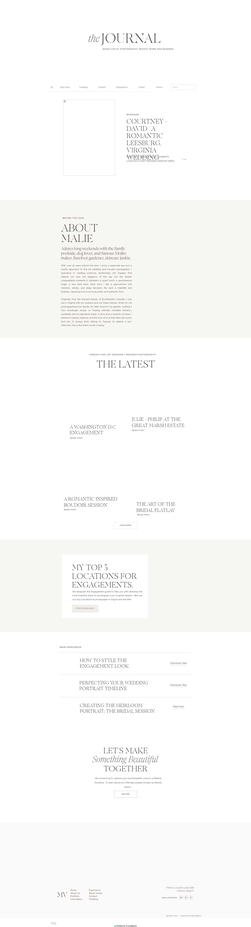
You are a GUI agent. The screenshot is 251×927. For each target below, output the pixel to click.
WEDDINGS (132, 115)
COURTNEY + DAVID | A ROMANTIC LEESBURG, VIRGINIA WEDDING (147, 140)
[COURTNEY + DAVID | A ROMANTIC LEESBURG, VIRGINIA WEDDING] (89, 138)
